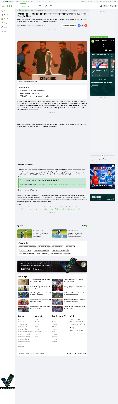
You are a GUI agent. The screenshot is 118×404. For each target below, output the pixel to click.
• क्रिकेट (37, 319)
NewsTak (11, 1)
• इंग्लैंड (53, 331)
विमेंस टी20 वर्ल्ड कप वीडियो (24, 336)
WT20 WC (6, 15)
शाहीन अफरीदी (33, 101)
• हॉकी (36, 336)
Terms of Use (40, 354)
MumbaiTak (23, 1)
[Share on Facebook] (79, 25)
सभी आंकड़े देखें (95, 85)
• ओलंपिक (37, 321)
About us (21, 354)
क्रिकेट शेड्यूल (21, 321)
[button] (18, 6)
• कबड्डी (37, 329)
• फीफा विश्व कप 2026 (75, 319)
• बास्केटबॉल (38, 331)
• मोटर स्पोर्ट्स (38, 334)
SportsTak (5, 1)
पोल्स (5, 31)
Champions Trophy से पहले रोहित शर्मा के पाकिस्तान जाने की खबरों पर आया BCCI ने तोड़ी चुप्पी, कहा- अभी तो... (49, 207)
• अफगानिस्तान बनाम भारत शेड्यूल (77, 333)
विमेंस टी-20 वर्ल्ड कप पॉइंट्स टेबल (25, 331)
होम (4, 10)
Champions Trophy (29, 10)
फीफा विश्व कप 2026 (23, 324)
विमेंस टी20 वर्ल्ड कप (22, 326)
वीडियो (5, 27)
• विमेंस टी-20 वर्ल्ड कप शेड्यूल (76, 330)
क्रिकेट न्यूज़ (21, 346)
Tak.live (50, 1)
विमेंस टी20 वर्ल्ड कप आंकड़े (24, 334)
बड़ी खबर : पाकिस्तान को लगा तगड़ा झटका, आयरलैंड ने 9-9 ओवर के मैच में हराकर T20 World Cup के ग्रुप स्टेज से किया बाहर (52, 209)
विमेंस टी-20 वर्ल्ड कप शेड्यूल (24, 329)
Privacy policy (30, 354)
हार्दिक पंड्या (41, 103)
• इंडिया (54, 321)
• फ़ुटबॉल (37, 324)
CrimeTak (31, 1)
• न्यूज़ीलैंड (54, 339)
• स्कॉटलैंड (54, 334)
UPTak (17, 1)
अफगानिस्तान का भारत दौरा (24, 341)
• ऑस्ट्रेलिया (55, 319)
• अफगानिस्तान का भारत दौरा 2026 (78, 324)
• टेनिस (36, 326)
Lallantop (37, 1)
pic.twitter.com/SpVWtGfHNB (60, 184)
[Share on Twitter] (82, 25)
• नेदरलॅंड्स (54, 326)
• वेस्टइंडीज (54, 336)
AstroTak (43, 1)
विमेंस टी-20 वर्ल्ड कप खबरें (24, 339)
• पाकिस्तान (54, 329)
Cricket (22, 10)
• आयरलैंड (54, 341)
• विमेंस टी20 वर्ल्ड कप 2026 (76, 321)
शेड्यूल (5, 23)
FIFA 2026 (6, 19)
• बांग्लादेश (54, 324)
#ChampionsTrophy (45, 184)
